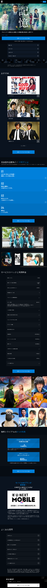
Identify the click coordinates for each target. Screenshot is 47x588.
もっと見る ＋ (23, 145)
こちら (32, 41)
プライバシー (14, 581)
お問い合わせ (19, 581)
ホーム (7, 581)
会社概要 (10, 581)
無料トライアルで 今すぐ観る (23, 38)
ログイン (44, 1)
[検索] (41, 2)
